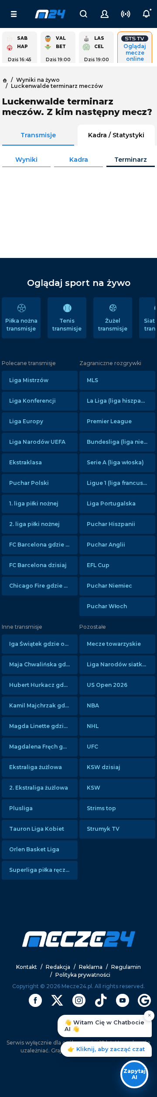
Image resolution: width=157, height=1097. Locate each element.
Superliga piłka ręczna (40, 870)
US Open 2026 (107, 685)
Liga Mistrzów (28, 380)
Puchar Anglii (106, 544)
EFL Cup (98, 565)
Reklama (90, 967)
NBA (93, 705)
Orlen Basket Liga (34, 849)
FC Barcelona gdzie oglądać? (43, 544)
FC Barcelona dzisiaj (38, 565)
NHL (93, 726)
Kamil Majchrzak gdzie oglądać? (43, 705)
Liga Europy (26, 421)
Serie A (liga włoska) (115, 462)
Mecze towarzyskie (114, 644)
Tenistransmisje (67, 324)
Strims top (101, 808)
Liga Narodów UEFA (37, 442)
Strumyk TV (103, 828)
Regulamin (126, 967)
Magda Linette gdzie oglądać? (43, 726)
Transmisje (38, 135)
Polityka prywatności (82, 975)
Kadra (78, 160)
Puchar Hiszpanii (111, 524)
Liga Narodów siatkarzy (120, 664)
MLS (92, 380)
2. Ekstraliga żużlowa (38, 787)
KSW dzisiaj (103, 767)
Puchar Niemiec (109, 585)
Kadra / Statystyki (116, 135)
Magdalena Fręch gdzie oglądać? (43, 746)
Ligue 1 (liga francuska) (119, 483)
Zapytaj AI (134, 1074)
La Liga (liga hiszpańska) (121, 400)
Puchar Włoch (107, 606)
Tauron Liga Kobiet (36, 828)
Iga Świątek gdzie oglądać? (43, 644)
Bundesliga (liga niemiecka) (121, 442)
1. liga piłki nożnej (33, 503)
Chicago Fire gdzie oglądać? (43, 585)
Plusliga (21, 808)
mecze (50, 14)
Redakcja (58, 967)
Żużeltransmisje (112, 324)
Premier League (109, 421)
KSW (93, 787)
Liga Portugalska (111, 503)
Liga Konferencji (32, 400)
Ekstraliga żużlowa (35, 767)
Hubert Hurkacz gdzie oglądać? (43, 685)
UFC (92, 746)
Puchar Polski (29, 483)
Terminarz (130, 160)
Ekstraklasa (25, 462)
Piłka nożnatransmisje (21, 324)
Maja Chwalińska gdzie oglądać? (43, 664)
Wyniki (26, 160)
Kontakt (26, 967)
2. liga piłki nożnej (34, 524)
